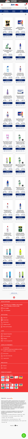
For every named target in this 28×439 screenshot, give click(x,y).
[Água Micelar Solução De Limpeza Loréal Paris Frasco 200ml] (7, 134)
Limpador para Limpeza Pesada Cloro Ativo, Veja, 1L (7, 120)
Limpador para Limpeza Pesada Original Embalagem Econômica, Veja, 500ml (20, 212)
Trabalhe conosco (6, 324)
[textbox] (14, 8)
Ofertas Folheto (13, 11)
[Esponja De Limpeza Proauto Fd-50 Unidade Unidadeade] (7, 20)
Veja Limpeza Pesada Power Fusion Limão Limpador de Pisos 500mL (20, 280)
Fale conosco (6, 322)
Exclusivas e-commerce (6, 11)
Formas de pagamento (7, 340)
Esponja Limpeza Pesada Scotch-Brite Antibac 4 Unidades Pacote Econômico (20, 235)
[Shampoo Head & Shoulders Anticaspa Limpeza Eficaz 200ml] (7, 66)
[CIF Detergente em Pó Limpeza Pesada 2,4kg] (7, 43)
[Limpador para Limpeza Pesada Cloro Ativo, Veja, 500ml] (20, 66)
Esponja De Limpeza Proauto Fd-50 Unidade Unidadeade (7, 28)
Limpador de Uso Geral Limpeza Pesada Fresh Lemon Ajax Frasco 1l (20, 257)
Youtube (5, 368)
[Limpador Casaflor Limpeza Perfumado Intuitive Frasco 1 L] (7, 89)
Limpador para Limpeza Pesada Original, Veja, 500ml (20, 51)
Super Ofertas (21, 11)
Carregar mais (14, 293)
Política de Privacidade (7, 326)
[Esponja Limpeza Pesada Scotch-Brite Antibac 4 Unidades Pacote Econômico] (20, 226)
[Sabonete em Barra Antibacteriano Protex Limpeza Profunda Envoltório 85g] (20, 89)
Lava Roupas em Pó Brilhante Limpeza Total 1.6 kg (20, 120)
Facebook (5, 365)
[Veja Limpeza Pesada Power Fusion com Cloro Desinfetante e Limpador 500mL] (7, 249)
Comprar (8, 34)
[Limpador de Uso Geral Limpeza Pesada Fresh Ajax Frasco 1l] (7, 226)
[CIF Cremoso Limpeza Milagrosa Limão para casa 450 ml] (20, 157)
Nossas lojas (5, 319)
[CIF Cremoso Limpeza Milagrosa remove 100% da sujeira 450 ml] (20, 134)
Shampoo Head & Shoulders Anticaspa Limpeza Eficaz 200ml (7, 75)
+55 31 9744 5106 (8, 355)
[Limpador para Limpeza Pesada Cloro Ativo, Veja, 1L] (7, 111)
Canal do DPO (6, 358)
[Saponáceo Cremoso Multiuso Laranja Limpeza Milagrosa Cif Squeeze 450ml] (20, 180)
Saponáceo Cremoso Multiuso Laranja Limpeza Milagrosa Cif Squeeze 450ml (20, 189)
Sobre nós (5, 317)
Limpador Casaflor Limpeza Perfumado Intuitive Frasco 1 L (7, 97)
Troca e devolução (6, 336)
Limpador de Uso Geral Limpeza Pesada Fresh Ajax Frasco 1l (8, 235)
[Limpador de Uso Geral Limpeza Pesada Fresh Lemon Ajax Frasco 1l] (20, 249)
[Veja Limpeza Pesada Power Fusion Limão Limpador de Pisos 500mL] (20, 271)
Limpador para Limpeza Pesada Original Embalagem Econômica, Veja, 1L (7, 189)
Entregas (5, 338)
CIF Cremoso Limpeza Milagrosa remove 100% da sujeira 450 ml (20, 143)
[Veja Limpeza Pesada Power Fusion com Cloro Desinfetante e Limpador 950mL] (7, 271)
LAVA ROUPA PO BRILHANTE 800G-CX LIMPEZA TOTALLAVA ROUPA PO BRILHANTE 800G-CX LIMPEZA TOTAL (20, 30)
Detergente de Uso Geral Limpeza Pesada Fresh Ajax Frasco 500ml (8, 212)
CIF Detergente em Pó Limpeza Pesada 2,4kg (7, 51)
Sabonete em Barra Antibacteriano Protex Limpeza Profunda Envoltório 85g (20, 98)
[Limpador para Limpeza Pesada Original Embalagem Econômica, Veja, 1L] (7, 180)
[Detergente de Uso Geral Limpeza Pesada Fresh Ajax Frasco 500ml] (7, 203)
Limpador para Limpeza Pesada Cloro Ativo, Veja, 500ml (20, 75)
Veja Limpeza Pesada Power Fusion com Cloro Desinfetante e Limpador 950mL (7, 280)
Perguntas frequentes (7, 333)
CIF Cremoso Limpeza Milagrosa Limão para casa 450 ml (20, 165)
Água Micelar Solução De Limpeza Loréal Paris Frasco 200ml (7, 142)
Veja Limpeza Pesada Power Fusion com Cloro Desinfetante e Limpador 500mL (7, 257)
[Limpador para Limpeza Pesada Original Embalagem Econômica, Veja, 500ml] (20, 203)
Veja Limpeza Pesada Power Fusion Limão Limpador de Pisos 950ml (7, 166)
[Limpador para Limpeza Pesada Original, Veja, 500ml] (20, 43)
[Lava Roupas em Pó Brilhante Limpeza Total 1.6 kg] (20, 111)
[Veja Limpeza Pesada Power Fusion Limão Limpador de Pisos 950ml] (7, 157)
